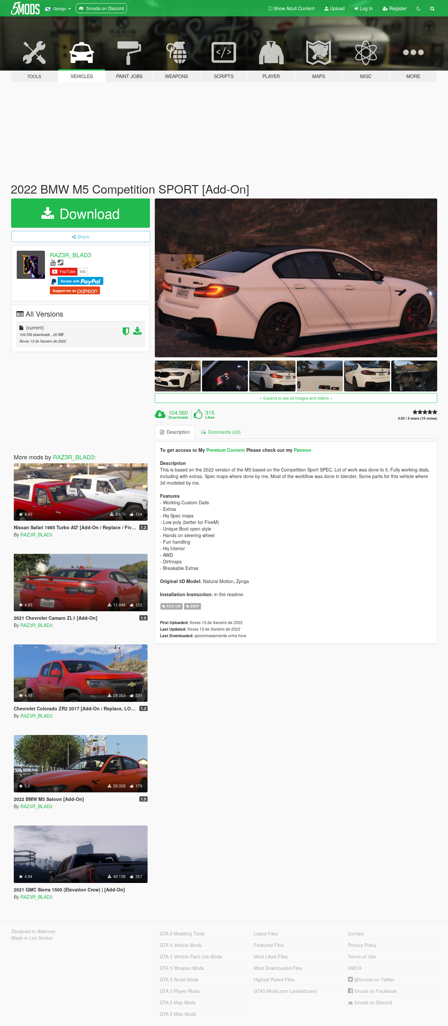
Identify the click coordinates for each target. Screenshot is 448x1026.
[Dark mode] (418, 8)
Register (397, 8)
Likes (209, 417)
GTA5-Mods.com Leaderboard (285, 991)
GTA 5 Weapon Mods (182, 968)
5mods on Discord (372, 1002)
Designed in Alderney (33, 931)
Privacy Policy (362, 945)
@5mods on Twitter (374, 979)
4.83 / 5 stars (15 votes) (417, 418)
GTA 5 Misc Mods (178, 1014)
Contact (356, 933)
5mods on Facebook (375, 991)
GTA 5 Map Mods (178, 1002)
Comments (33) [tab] (223, 432)
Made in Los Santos (31, 937)
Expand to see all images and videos (296, 398)
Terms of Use (362, 956)
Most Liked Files (271, 956)
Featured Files (269, 945)
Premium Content (225, 450)
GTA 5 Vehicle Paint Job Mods (191, 956)
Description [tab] (177, 432)
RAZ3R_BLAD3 (70, 254)
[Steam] (60, 262)
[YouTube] (53, 262)
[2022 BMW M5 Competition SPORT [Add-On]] (296, 278)
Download (87, 213)
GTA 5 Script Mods (179, 979)
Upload (337, 8)
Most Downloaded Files (278, 968)
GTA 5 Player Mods (180, 991)
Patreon (302, 450)
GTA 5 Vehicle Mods (180, 945)
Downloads (178, 417)
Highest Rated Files (274, 979)
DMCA (354, 968)
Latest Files (266, 933)
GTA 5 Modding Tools (182, 933)
